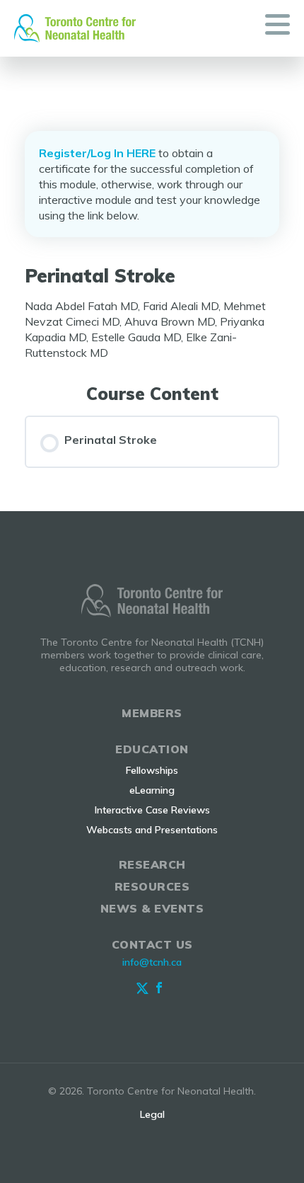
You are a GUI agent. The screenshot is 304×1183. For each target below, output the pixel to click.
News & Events (152, 908)
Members (152, 713)
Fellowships (152, 770)
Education (152, 749)
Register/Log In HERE (97, 153)
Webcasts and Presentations (152, 829)
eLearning (152, 790)
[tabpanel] (152, 329)
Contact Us (152, 944)
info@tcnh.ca (152, 962)
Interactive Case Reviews (152, 810)
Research (152, 864)
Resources (152, 886)
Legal (152, 1114)
